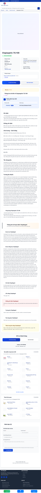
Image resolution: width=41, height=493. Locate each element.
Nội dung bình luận (6, 439)
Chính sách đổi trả (5, 486)
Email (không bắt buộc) (7, 435)
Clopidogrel (25, 60)
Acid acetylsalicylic (32, 61)
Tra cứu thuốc (25, 472)
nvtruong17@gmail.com (29, 485)
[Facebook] (36, 0)
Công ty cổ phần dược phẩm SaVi (11, 75)
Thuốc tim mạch (12, 10)
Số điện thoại (23, 430)
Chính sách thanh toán (6, 485)
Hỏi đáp (24, 475)
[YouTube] (37, 0)
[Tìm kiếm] (38, 8)
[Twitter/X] (39, 0)
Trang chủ (2, 10)
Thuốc (7, 10)
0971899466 (28, 484)
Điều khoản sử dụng (5, 482)
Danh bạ (24, 477)
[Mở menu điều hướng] (39, 4)
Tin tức (24, 474)
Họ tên (4, 430)
